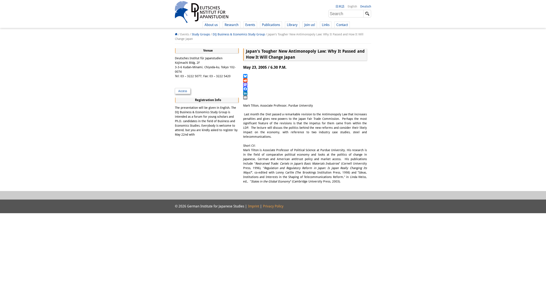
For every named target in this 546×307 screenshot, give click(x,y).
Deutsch (365, 6)
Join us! (309, 25)
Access (182, 91)
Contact (342, 25)
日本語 (339, 6)
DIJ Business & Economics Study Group (239, 34)
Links (326, 25)
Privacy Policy (273, 206)
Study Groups (201, 34)
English (352, 6)
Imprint (253, 206)
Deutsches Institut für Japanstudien (201, 13)
